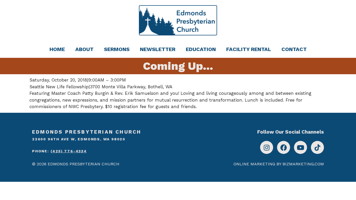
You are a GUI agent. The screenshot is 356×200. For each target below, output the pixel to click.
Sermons (117, 49)
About (84, 49)
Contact (294, 49)
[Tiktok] (317, 147)
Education (201, 49)
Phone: (59, 151)
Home (57, 49)
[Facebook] (283, 147)
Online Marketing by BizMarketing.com (279, 163)
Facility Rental (248, 49)
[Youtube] (300, 147)
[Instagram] (266, 147)
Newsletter (157, 49)
